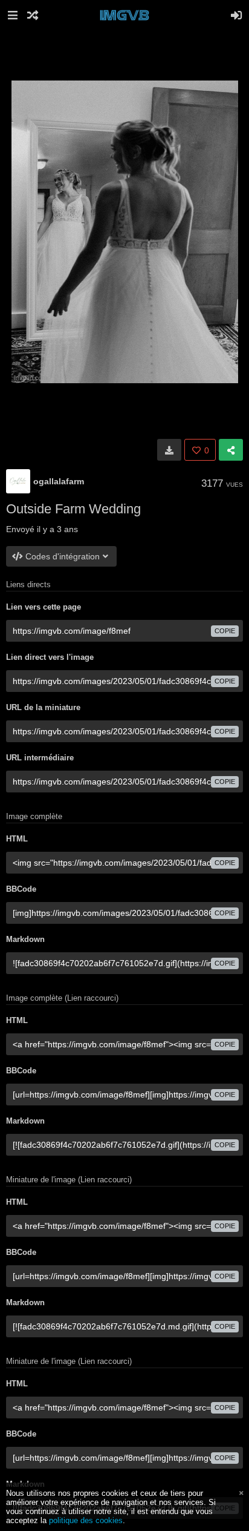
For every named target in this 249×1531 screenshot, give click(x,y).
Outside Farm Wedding (73, 508)
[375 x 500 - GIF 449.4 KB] (169, 450)
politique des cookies (86, 1520)
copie (225, 630)
